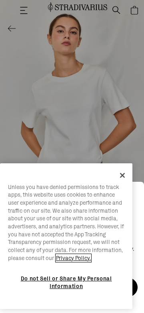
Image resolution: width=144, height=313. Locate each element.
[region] (66, 236)
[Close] (122, 175)
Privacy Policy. (73, 258)
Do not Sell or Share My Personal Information (66, 282)
